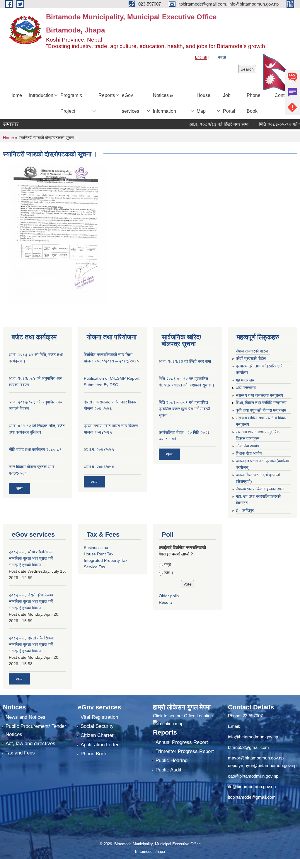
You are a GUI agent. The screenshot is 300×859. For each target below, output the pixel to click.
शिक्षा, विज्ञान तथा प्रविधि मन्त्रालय (261, 402)
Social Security (97, 726)
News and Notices (25, 717)
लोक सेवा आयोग (247, 446)
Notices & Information (164, 103)
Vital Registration (99, 717)
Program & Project (71, 103)
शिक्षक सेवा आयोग (249, 453)
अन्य (19, 488)
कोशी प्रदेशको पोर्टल (251, 358)
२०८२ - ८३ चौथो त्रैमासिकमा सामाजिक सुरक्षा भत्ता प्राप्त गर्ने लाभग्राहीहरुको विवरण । (31, 558)
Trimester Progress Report (185, 751)
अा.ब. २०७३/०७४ (99, 466)
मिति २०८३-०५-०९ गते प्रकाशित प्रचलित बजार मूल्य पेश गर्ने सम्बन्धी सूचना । (184, 408)
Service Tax (94, 566)
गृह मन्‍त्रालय (245, 380)
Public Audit (168, 770)
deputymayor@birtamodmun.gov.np (262, 765)
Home (15, 95)
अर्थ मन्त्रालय (246, 387)
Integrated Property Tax (105, 560)
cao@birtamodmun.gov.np (253, 776)
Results (166, 602)
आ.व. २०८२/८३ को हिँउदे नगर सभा (207, 124)
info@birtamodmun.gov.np (253, 736)
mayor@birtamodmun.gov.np (256, 757)
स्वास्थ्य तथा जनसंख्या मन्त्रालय (259, 395)
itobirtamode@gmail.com (252, 797)
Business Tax (96, 547)
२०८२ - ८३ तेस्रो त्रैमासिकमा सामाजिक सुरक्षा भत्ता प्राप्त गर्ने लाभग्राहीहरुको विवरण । (31, 601)
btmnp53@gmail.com (248, 747)
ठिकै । (168, 572)
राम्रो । (169, 564)
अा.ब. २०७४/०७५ (99, 449)
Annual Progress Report (182, 742)
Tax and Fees (20, 753)
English (201, 57)
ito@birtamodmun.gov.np (252, 786)
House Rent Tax (98, 554)
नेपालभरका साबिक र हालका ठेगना (260, 489)
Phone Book (253, 103)
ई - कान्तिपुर (245, 510)
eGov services (130, 103)
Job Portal (229, 103)
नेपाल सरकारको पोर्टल (252, 351)
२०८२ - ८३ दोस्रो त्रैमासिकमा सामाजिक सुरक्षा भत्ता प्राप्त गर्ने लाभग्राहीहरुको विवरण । (31, 644)
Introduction (41, 95)
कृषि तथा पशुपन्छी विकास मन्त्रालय (261, 410)
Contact (283, 95)
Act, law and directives (30, 743)
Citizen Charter (97, 735)
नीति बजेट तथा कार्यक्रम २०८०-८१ (35, 449)
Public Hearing (172, 760)
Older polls (169, 595)
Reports (106, 95)
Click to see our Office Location (183, 715)
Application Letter (100, 744)
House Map (203, 103)
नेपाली (222, 57)
